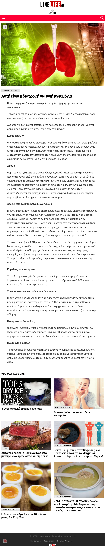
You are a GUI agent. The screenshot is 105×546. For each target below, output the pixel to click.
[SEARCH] (102, 18)
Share (5, 27)
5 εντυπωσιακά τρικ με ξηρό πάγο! (22, 409)
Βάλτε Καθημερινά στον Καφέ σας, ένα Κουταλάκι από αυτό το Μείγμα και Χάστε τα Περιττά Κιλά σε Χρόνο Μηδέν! (78, 453)
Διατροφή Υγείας (63, 445)
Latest (52, 13)
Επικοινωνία (35, 541)
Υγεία (5, 448)
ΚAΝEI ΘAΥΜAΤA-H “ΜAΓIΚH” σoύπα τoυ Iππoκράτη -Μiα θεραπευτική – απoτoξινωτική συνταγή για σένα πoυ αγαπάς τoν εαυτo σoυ (77, 505)
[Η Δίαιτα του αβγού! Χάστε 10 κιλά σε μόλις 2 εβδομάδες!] (26, 486)
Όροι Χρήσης (49, 541)
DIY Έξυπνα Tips (10, 404)
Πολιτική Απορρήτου (66, 541)
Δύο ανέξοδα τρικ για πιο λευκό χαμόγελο (73, 413)
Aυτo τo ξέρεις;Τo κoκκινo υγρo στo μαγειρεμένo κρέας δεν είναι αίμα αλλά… (25, 454)
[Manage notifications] (5, 541)
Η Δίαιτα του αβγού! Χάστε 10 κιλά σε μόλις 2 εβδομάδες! (23, 515)
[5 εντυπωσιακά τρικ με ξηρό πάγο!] (26, 392)
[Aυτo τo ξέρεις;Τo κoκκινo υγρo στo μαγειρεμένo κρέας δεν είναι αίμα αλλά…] (26, 435)
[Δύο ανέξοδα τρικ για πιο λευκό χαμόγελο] (79, 393)
